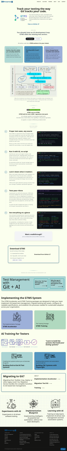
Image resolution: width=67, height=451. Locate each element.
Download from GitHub (41, 254)
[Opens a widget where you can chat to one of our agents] (63, 449)
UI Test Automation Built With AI (25, 434)
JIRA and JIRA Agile (23, 441)
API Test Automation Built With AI (25, 435)
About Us (6, 438)
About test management (9, 434)
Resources (6, 443)
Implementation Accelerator (45, 379)
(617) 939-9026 (53, 440)
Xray (35, 438)
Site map (6, 435)
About (55, 1)
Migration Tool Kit (41, 383)
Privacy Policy (52, 444)
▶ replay (59, 132)
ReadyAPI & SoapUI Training (24, 442)
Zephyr (36, 434)
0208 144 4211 (53, 439)
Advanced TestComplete (24, 437)
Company (63, 1)
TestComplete (37, 435)
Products (39, 1)
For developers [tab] (30, 38)
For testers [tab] (38, 38)
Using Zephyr (22, 444)
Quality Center (37, 437)
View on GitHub (32, 24)
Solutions (45, 1)
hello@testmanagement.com (55, 442)
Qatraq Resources (8, 440)
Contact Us (51, 443)
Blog (59, 1)
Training (50, 1)
